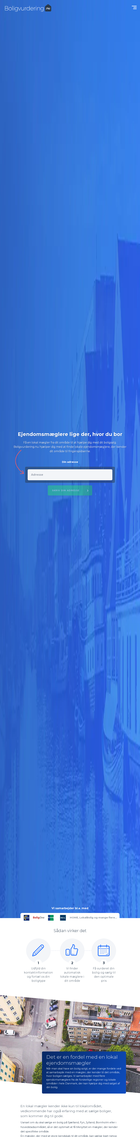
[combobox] (70, 474)
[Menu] (133, 6)
